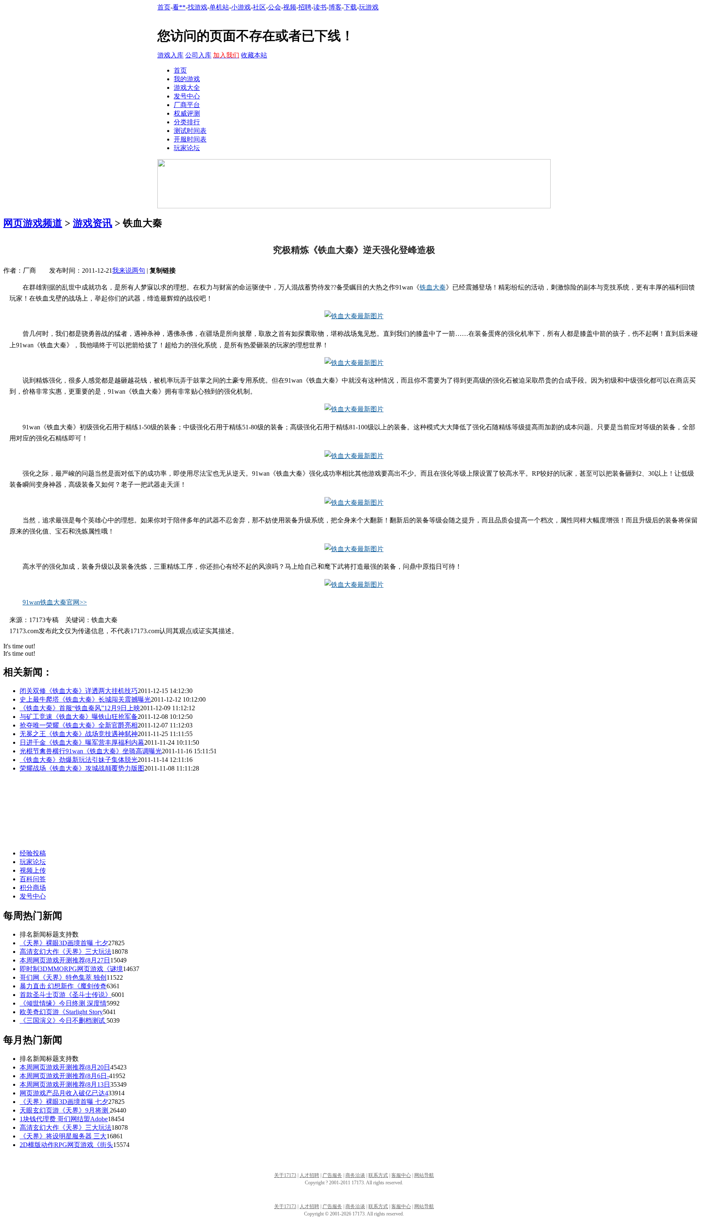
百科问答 (33, 879)
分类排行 (187, 122)
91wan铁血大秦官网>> (55, 602)
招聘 (304, 7)
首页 (163, 7)
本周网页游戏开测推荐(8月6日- (64, 1075)
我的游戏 (187, 78)
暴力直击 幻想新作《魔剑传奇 (63, 986)
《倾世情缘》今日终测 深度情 (63, 1003)
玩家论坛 (187, 147)
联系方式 (378, 1175)
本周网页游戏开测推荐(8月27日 (65, 960)
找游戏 (197, 7)
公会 (274, 7)
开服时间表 (190, 139)
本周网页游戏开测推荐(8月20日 (65, 1067)
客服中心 (401, 1175)
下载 (350, 7)
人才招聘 (309, 1175)
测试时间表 (190, 130)
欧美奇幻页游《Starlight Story (61, 1011)
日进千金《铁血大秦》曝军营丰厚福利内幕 (82, 742)
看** (179, 7)
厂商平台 (187, 104)
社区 (259, 7)
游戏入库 (170, 55)
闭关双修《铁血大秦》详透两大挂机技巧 (79, 690)
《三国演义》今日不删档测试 (63, 1020)
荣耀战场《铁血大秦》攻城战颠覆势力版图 (82, 768)
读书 (320, 7)
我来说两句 (128, 270)
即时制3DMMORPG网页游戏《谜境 (71, 968)
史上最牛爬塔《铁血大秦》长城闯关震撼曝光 (85, 699)
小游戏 (241, 7)
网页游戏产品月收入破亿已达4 (64, 1093)
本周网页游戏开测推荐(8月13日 (65, 1084)
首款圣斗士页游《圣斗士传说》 (65, 994)
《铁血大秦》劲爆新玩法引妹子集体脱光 (79, 759)
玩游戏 (369, 7)
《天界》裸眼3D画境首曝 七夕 (64, 942)
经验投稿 (33, 853)
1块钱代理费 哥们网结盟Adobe (64, 1118)
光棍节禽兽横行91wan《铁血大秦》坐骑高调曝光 (91, 751)
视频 (289, 7)
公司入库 (198, 55)
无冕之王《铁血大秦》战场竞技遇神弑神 (79, 733)
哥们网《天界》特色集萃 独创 (63, 977)
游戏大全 (187, 87)
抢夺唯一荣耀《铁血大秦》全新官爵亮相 (79, 725)
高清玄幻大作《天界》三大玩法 (65, 951)
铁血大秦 (433, 287)
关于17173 (285, 1175)
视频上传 (33, 870)
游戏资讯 (92, 223)
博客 (335, 7)
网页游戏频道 (32, 223)
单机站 (219, 7)
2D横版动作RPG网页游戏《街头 (66, 1144)
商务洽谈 (355, 1175)
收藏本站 (254, 55)
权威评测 (187, 113)
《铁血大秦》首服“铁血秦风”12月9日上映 (80, 708)
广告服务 (332, 1175)
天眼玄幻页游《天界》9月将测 (65, 1110)
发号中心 (187, 96)
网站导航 (424, 1175)
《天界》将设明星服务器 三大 (63, 1136)
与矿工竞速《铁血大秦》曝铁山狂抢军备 (79, 716)
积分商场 (33, 887)
